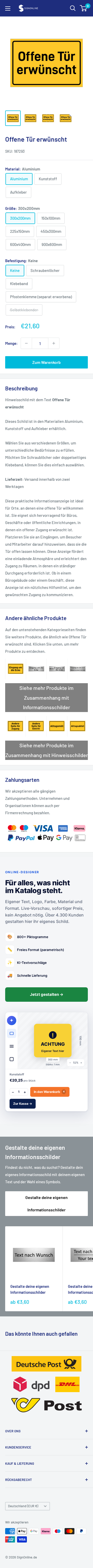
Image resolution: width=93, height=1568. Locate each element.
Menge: (11, 343)
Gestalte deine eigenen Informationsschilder (46, 1203)
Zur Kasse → (22, 1104)
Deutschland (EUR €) (23, 1506)
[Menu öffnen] (7, 8)
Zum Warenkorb (46, 362)
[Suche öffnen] (73, 8)
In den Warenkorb (49, 1092)
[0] (83, 8)
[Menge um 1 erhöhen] (53, 343)
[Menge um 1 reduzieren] (26, 343)
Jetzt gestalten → (46, 994)
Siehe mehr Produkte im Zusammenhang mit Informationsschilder (46, 697)
